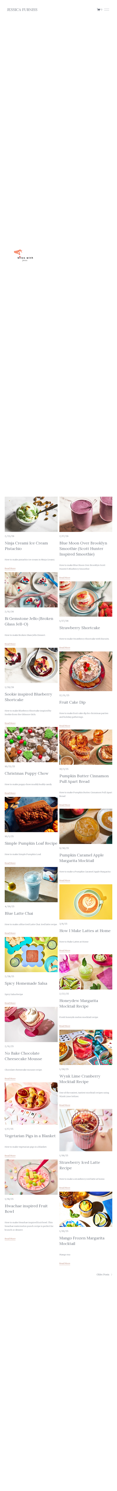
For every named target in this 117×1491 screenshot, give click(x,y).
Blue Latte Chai (19, 913)
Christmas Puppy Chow (27, 773)
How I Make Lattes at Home (85, 930)
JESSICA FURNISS (22, 9)
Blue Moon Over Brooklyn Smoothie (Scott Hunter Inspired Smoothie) (83, 548)
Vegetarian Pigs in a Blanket (30, 1135)
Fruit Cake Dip (72, 702)
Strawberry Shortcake (79, 627)
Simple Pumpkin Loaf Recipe (31, 843)
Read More (10, 568)
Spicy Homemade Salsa (26, 983)
